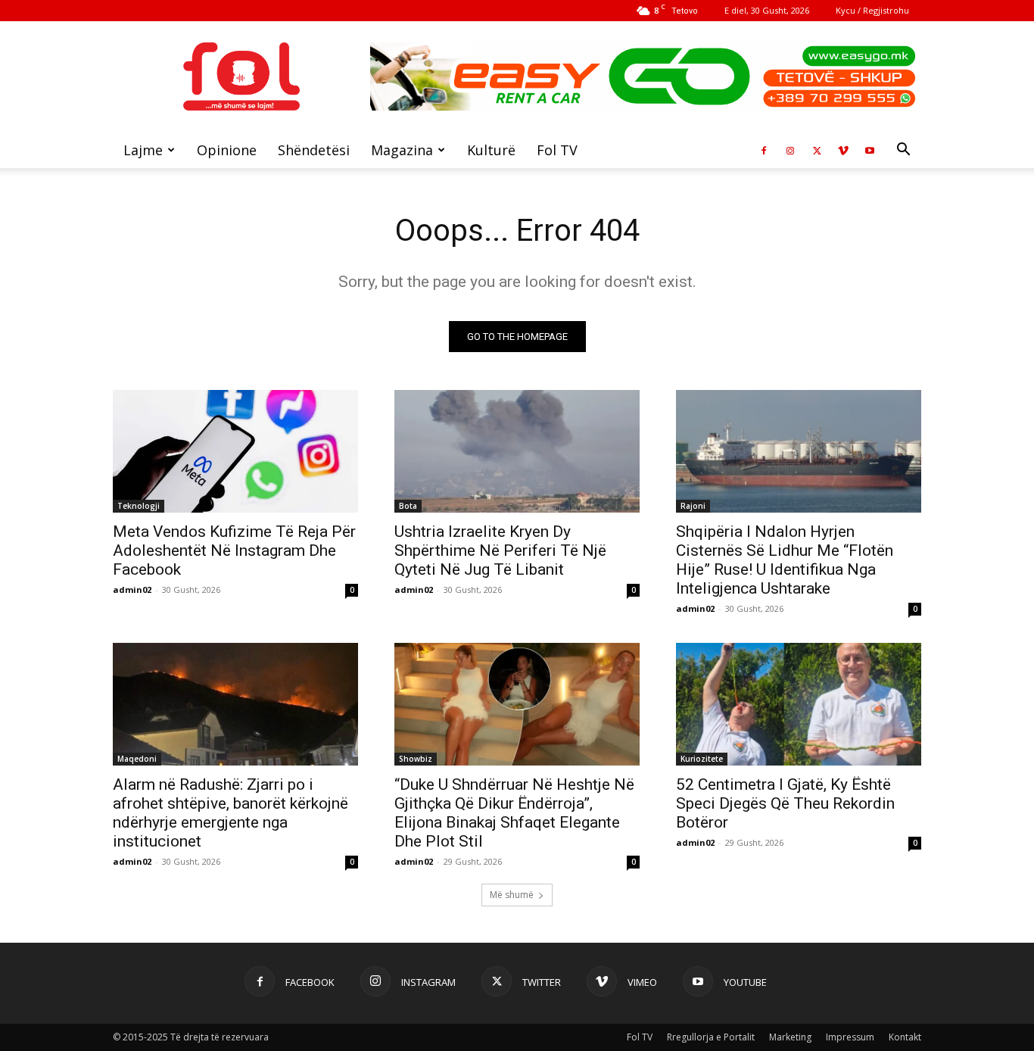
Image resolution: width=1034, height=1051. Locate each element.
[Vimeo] (843, 150)
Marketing (790, 1037)
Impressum (850, 1037)
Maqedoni (137, 758)
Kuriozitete (702, 758)
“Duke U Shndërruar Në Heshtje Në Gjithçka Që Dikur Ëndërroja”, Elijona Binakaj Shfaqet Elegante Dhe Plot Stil (514, 812)
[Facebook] (763, 150)
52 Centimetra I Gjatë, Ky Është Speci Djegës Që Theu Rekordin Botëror (785, 803)
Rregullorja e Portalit (711, 1037)
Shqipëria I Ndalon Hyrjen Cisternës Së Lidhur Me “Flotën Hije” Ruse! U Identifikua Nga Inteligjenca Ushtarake (784, 559)
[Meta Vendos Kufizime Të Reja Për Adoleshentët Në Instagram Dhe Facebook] (235, 451)
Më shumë (512, 894)
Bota (408, 506)
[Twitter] (816, 150)
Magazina (402, 150)
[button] (903, 151)
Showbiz (415, 758)
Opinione (227, 150)
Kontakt (905, 1037)
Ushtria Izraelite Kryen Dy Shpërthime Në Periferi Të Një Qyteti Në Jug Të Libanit (500, 550)
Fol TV (557, 150)
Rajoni (693, 506)
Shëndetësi (314, 150)
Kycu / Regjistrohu (872, 10)
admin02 (132, 589)
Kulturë (491, 150)
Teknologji (138, 506)
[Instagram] (790, 150)
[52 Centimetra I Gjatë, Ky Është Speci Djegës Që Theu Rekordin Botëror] (798, 704)
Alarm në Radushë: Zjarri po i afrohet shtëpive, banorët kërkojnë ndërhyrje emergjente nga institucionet (230, 812)
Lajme (143, 150)
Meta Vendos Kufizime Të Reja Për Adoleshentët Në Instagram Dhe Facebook (234, 550)
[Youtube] (869, 150)
